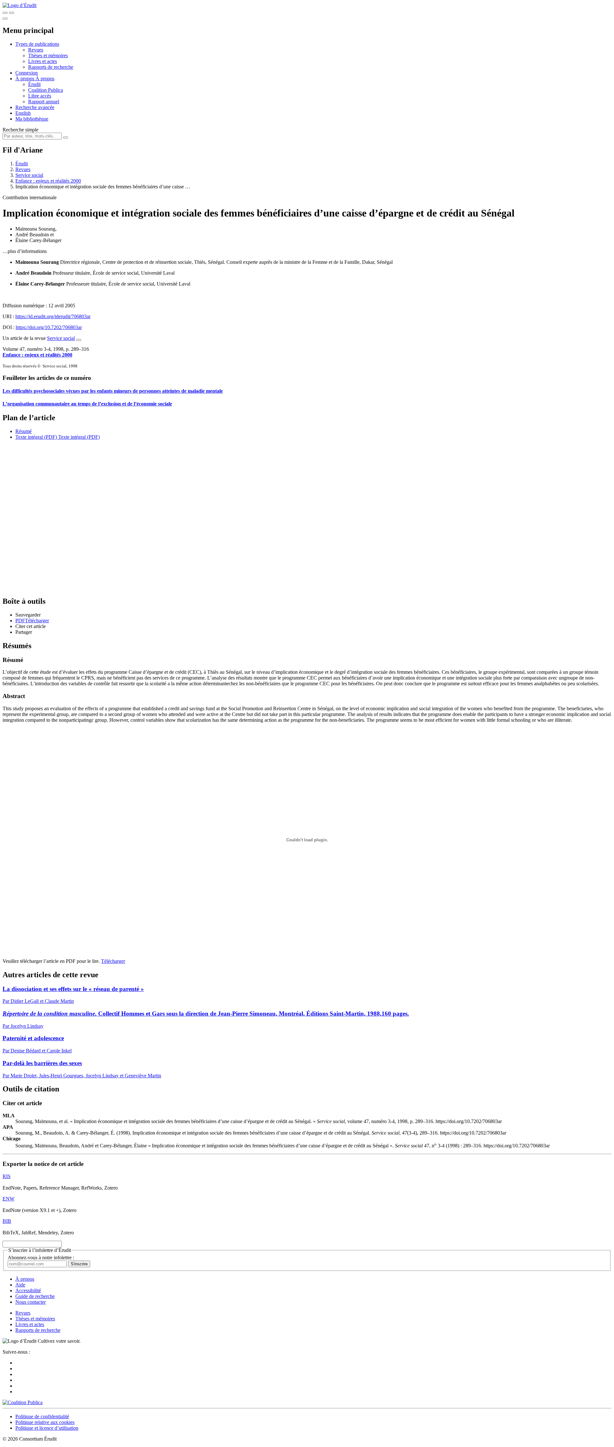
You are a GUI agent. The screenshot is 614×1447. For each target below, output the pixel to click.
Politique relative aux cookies (45, 1422)
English (23, 113)
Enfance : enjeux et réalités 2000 (48, 181)
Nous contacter (30, 1302)
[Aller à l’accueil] (19, 5)
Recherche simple (20, 129)
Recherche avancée (34, 107)
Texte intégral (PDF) (36, 437)
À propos (44, 78)
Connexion (26, 72)
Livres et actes (42, 61)
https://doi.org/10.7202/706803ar (49, 327)
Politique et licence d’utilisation (46, 1428)
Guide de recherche (35, 1296)
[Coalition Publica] (23, 1402)
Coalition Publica (45, 90)
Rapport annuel (43, 101)
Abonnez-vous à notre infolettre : (41, 1257)
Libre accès (39, 95)
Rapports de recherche (50, 67)
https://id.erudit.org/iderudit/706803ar (53, 316)
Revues (35, 49)
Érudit (34, 84)
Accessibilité (28, 1290)
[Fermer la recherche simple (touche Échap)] (11, 13)
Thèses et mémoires (48, 55)
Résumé (23, 431)
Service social (29, 175)
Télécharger (113, 961)
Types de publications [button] (37, 44)
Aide (20, 1284)
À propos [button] (25, 78)
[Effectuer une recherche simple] (5, 13)
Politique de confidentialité (42, 1416)
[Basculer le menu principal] (5, 19)
